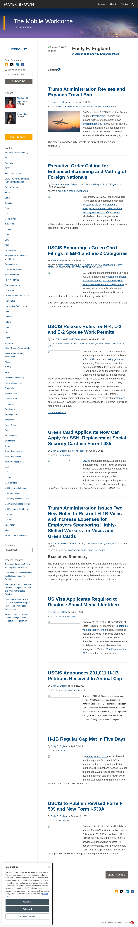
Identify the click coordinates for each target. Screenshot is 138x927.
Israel (7, 327)
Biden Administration (68, 265)
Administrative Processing (16, 152)
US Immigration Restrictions (17, 504)
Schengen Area (11, 414)
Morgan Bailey (70, 184)
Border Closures (12, 187)
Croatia (8, 229)
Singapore (9, 420)
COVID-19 (9, 224)
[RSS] (6, 65)
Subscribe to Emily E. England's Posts (96, 54)
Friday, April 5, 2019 (97, 756)
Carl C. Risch (57, 339)
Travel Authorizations (14, 451)
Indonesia (9, 316)
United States (109, 107)
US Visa (8, 514)
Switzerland (10, 441)
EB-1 (7, 240)
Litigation (9, 343)
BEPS (7, 168)
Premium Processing (14, 378)
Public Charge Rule (13, 383)
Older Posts (116, 875)
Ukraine (8, 477)
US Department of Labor (15, 488)
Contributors (15, 136)
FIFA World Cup (12, 280)
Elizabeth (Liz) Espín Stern (63, 543)
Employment (86, 265)
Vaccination (10, 525)
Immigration (82, 191)
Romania (9, 404)
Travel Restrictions (68, 107)
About (113, 4)
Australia (9, 163)
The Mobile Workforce (43, 21)
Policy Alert (90, 359)
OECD (8, 367)
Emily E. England (59, 102)
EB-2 (7, 245)
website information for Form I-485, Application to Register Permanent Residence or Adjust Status (104, 280)
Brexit (7, 198)
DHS (7, 234)
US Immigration (63, 267)
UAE (7, 467)
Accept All (27, 902)
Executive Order (66, 191)
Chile (7, 208)
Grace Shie (56, 184)
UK (6, 472)
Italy (7, 332)
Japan (7, 337)
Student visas (11, 435)
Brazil (7, 192)
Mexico (8, 362)
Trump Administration (90, 107)
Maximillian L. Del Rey (88, 184)
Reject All (27, 909)
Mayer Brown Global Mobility (17, 348)
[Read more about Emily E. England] (59, 70)
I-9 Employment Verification (110, 344)
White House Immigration (93, 550)
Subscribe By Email (17, 70)
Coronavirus (10, 219)
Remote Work (11, 393)
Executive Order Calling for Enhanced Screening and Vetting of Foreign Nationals (87, 171)
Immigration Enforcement (16, 306)
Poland (8, 372)
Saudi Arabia (10, 409)
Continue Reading (57, 412)
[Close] (49, 867)
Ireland (8, 322)
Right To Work (11, 399)
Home (101, 4)
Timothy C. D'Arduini (87, 543)
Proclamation (99, 116)
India (7, 311)
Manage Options (27, 916)
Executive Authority (13, 269)
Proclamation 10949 (94, 123)
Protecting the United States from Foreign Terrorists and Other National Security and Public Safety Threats (102, 208)
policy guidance (115, 359)
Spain (7, 430)
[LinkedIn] (17, 65)
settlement (119, 398)
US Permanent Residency (84, 267)
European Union (12, 264)
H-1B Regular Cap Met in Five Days (87, 739)
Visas (73, 616)
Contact (125, 4)
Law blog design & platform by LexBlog (115, 922)
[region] (27, 894)
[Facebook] (22, 65)
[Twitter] (11, 65)
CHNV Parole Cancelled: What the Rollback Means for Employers (18, 576)
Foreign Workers (12, 285)
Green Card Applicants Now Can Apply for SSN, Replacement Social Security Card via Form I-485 (87, 437)
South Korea (10, 425)
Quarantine (10, 388)
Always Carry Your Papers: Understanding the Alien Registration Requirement (17, 617)
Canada (8, 203)
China (7, 213)
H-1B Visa (97, 265)
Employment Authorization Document (76, 344)
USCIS (100, 267)
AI (6, 158)
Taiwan (8, 446)
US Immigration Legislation (17, 498)
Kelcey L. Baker (77, 451)
